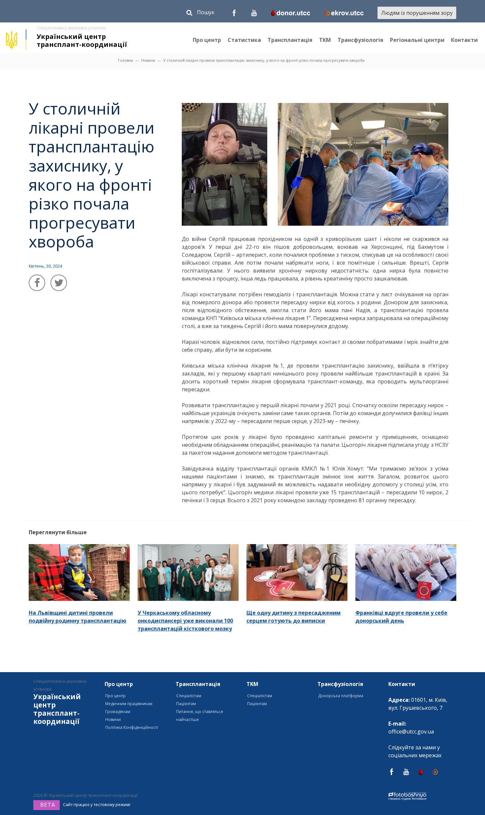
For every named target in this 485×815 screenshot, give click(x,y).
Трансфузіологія (360, 40)
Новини (148, 60)
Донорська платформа (340, 696)
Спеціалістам (188, 696)
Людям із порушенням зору (417, 12)
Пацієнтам (186, 703)
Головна (125, 60)
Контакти (464, 40)
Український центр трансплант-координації (82, 40)
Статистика (244, 40)
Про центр (207, 40)
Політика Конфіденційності (131, 727)
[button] (200, 13)
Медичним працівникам (128, 703)
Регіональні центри (417, 40)
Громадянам (117, 711)
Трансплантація (290, 40)
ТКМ (325, 40)
